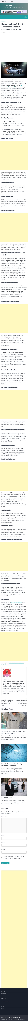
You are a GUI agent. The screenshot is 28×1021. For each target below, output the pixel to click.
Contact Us (3, 993)
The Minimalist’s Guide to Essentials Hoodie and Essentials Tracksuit (13, 732)
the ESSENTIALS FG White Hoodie (10, 798)
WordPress (22, 1019)
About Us (3, 991)
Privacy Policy (4, 998)
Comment (4, 817)
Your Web (8, 5)
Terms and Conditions (5, 1001)
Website (3, 850)
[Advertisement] (14, 47)
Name (3, 836)
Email (3, 843)
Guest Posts (3, 996)
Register (3, 1006)
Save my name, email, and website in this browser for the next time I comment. (14, 857)
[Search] (25, 17)
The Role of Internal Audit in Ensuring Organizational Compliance (11, 764)
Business (3, 21)
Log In (2, 1008)
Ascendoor (10, 1019)
